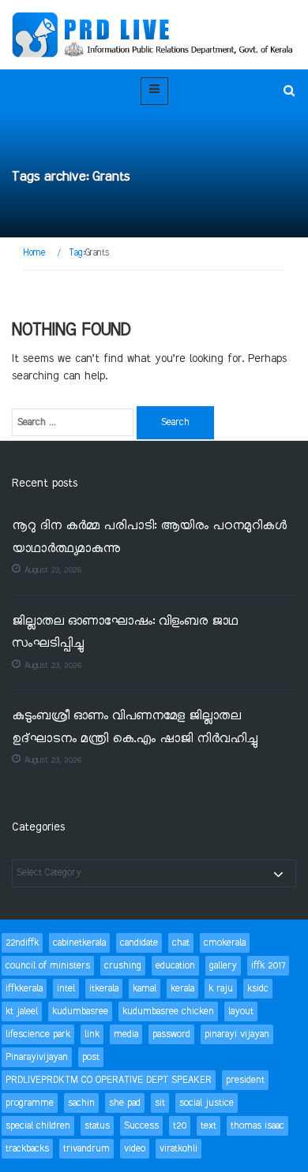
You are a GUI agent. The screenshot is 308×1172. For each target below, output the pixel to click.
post (91, 1057)
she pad (125, 1103)
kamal (144, 989)
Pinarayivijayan (37, 1057)
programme (30, 1103)
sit (160, 1103)
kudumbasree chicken (168, 1011)
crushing (122, 966)
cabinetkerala (79, 943)
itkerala (103, 989)
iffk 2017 (268, 966)
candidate (139, 943)
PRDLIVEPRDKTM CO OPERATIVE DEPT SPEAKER (109, 1080)
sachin (81, 1103)
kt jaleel (22, 1011)
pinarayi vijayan (237, 1034)
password (171, 1034)
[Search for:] (72, 423)
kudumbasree (80, 1011)
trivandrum (86, 1149)
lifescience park (38, 1034)
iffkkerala (24, 989)
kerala (182, 989)
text (208, 1126)
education (175, 966)
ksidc (258, 989)
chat (181, 943)
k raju (220, 989)
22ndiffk (22, 943)
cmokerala (225, 943)
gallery (223, 966)
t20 (179, 1126)
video (134, 1149)
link (92, 1034)
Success (141, 1126)
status (97, 1126)
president (245, 1080)
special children (38, 1126)
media (126, 1034)
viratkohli (178, 1149)
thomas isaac (257, 1126)
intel (66, 989)
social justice (206, 1103)
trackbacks (27, 1149)
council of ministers (48, 966)
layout (241, 1011)
